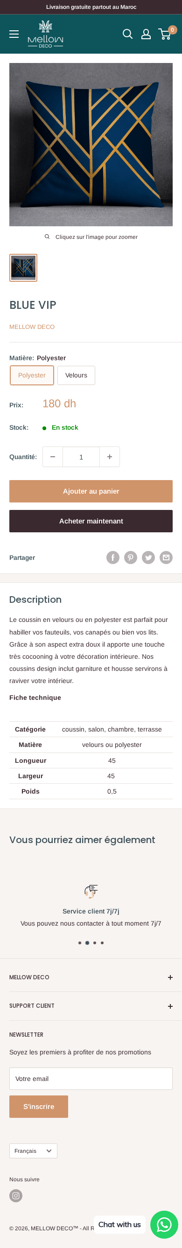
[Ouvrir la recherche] (128, 34)
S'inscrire (38, 1106)
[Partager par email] (166, 557)
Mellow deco (32, 326)
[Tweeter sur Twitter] (148, 557)
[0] (165, 34)
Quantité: (23, 456)
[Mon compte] (146, 34)
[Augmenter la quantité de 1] (109, 457)
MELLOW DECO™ (54, 1228)
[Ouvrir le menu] (14, 34)
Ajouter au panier (91, 491)
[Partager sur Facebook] (112, 557)
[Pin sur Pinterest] (130, 557)
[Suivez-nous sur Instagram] (15, 1195)
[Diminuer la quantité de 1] (53, 457)
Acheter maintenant (91, 521)
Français (25, 1151)
